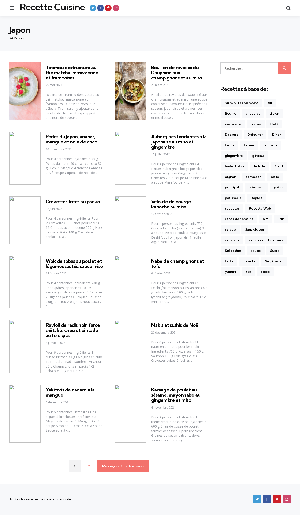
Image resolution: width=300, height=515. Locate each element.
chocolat (253, 113)
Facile (230, 145)
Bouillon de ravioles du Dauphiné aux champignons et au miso (176, 72)
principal (232, 187)
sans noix (232, 240)
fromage (270, 145)
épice (265, 272)
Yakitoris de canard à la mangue (70, 392)
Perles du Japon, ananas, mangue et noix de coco (71, 139)
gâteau (258, 156)
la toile (259, 166)
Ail (270, 103)
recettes (232, 208)
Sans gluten (254, 229)
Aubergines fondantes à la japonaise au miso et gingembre (179, 142)
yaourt (230, 272)
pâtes (278, 187)
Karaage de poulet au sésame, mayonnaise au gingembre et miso (176, 395)
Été (248, 272)
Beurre (230, 113)
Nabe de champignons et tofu (177, 263)
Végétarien (274, 261)
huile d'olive (235, 166)
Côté (274, 124)
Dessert (231, 134)
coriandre (233, 124)
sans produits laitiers (266, 240)
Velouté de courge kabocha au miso (171, 204)
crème (255, 124)
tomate (249, 261)
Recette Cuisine (52, 7)
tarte (229, 261)
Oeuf (279, 166)
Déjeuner (255, 134)
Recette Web (260, 208)
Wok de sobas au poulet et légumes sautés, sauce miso (74, 263)
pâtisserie (233, 198)
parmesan (253, 177)
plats (275, 177)
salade (230, 229)
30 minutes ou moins (241, 103)
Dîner (276, 134)
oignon (230, 177)
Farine (249, 145)
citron (274, 113)
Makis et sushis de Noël (175, 325)
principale (256, 187)
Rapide (256, 198)
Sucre (275, 250)
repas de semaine (239, 219)
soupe (256, 250)
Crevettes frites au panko (73, 201)
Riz (265, 219)
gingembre (234, 156)
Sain (281, 219)
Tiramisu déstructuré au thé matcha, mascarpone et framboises (72, 72)
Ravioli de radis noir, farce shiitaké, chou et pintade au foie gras (73, 330)
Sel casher (233, 250)
